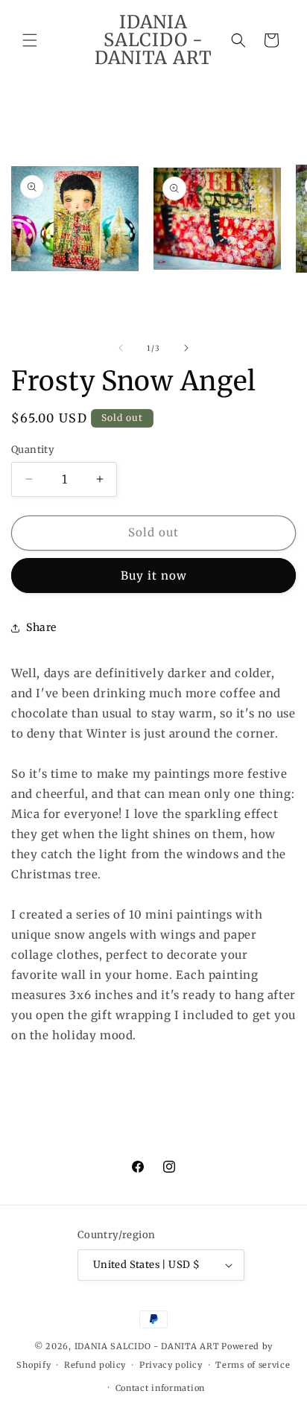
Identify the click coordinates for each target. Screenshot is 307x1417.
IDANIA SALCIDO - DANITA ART (147, 1346)
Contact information (160, 1388)
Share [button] (41, 627)
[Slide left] (120, 348)
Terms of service (252, 1365)
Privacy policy (171, 1365)
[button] (29, 40)
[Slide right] (186, 348)
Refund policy (95, 1365)
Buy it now (154, 575)
